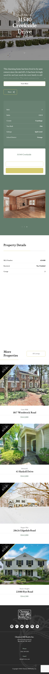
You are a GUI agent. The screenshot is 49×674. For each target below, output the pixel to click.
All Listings (36, 354)
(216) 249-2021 (24, 651)
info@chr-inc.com (25, 659)
